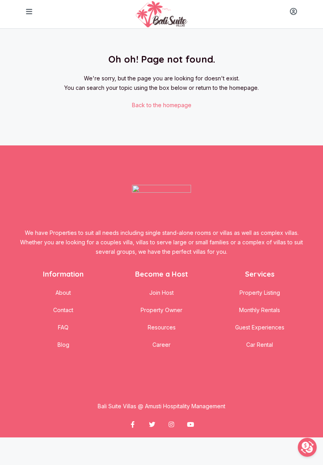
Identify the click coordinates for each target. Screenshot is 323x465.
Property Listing (259, 292)
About (63, 292)
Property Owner (161, 310)
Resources (162, 327)
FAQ (63, 327)
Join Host (161, 292)
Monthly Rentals (259, 310)
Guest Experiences (259, 327)
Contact (63, 310)
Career (161, 344)
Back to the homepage (161, 105)
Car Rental (259, 344)
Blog (63, 344)
